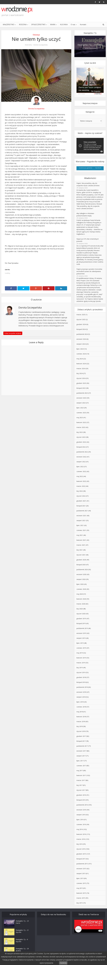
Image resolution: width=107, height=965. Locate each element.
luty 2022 (79, 491)
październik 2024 (82, 334)
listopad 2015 (81, 859)
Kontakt (83, 24)
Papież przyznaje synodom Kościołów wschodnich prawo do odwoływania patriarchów (89, 271)
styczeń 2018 (80, 731)
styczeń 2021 (80, 555)
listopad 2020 (81, 565)
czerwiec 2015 (81, 883)
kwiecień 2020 (81, 599)
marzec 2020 (80, 604)
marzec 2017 (80, 780)
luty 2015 (79, 903)
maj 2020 (79, 594)
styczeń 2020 (80, 614)
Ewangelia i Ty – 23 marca (90, 44)
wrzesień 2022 (81, 457)
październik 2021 (82, 511)
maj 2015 (79, 888)
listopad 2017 (81, 741)
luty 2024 (79, 373)
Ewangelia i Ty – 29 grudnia (22, 950)
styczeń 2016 (80, 849)
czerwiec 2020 (81, 589)
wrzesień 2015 (81, 869)
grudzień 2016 (81, 795)
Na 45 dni (98, 168)
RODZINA (23, 24)
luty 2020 (79, 609)
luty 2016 (79, 844)
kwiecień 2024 (81, 364)
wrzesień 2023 (81, 398)
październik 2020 (82, 569)
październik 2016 (82, 805)
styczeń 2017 (80, 790)
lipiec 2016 (80, 820)
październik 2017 (82, 746)
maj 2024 (79, 359)
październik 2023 (82, 393)
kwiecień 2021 (81, 540)
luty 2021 (79, 550)
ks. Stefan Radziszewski (90, 48)
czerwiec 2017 (81, 766)
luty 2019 (79, 668)
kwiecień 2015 (81, 893)
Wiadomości (90, 178)
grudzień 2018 (81, 677)
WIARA (52, 24)
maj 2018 (79, 712)
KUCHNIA (64, 24)
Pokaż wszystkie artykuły (12, 333)
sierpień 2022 (81, 462)
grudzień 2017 (81, 736)
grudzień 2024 (81, 324)
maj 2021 (79, 535)
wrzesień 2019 (81, 633)
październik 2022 (82, 452)
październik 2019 (82, 628)
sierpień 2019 (81, 638)
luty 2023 (79, 432)
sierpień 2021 (81, 520)
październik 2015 (82, 864)
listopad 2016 (81, 800)
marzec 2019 (80, 663)
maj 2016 (79, 829)
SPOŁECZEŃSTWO (38, 24)
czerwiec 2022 (81, 471)
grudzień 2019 (81, 619)
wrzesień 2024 (81, 339)
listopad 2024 (81, 329)
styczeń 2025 (80, 319)
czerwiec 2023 (81, 413)
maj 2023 (79, 418)
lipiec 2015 (80, 878)
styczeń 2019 (80, 672)
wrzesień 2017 (81, 751)
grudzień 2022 (81, 442)
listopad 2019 (81, 623)
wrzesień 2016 (81, 810)
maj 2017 (79, 770)
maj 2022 (79, 476)
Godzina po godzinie (85, 168)
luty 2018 (79, 726)
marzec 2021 (80, 545)
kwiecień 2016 (81, 834)
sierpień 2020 (81, 579)
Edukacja (36, 35)
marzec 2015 (80, 898)
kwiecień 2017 (81, 775)
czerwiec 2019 (81, 648)
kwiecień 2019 (81, 658)
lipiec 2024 (80, 349)
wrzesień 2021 (81, 516)
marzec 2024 (80, 368)
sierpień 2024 (81, 344)
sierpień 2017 (81, 756)
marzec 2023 (80, 427)
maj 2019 (79, 653)
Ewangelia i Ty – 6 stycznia (22, 940)
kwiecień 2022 (81, 481)
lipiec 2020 (80, 584)
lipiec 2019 (80, 643)
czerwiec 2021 (81, 530)
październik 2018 (82, 687)
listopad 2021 (81, 506)
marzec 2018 (80, 721)
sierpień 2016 (81, 815)
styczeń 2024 (80, 378)
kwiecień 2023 (81, 422)
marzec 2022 (80, 486)
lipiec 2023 (80, 408)
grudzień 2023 (81, 383)
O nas (73, 24)
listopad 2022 (81, 447)
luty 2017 (79, 785)
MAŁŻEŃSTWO (8, 24)
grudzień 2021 (81, 501)
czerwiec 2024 (81, 354)
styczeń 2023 (80, 437)
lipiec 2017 (80, 761)
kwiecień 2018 (81, 717)
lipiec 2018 (80, 702)
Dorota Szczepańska (40, 45)
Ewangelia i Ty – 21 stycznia (22, 931)
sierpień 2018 (81, 697)
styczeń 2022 (80, 496)
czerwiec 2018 (81, 707)
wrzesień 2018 (81, 692)
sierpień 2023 (81, 403)
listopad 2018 (81, 682)
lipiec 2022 (80, 467)
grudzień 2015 (81, 854)
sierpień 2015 (81, 873)
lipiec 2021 (80, 525)
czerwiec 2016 (81, 824)
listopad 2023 (81, 388)
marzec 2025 (80, 315)
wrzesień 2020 (81, 574)
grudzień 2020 (81, 560)
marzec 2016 (80, 839)
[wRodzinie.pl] (17, 9)
